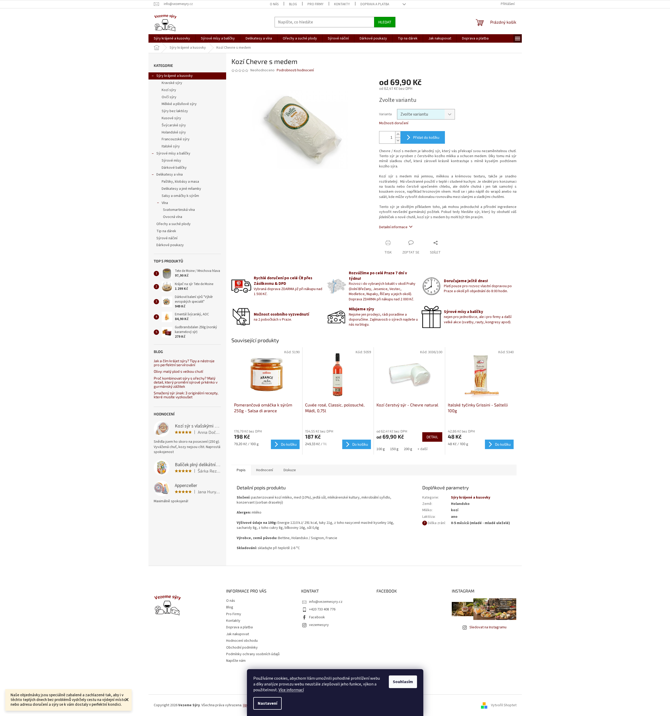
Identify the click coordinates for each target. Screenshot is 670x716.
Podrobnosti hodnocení (295, 70)
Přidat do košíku (426, 137)
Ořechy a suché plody (173, 224)
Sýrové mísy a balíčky (173, 153)
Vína (165, 203)
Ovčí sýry (169, 97)
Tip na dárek (166, 231)
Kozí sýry (169, 90)
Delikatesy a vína (169, 174)
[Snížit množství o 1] (397, 140)
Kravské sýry (172, 83)
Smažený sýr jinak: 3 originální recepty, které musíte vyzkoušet (186, 395)
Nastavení (267, 703)
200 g (408, 449)
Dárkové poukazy (170, 245)
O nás (274, 4)
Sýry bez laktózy (175, 111)
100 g (380, 449)
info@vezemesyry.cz (326, 601)
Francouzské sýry (176, 139)
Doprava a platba (374, 4)
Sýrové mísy (171, 160)
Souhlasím (403, 682)
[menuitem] (171, 38)
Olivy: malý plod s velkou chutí (178, 371)
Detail (432, 437)
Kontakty (342, 4)
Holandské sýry (174, 132)
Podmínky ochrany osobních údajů (253, 654)
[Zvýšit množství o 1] (397, 134)
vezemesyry (319, 625)
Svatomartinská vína (179, 209)
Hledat (384, 22)
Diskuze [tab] (290, 470)
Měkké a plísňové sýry (179, 104)
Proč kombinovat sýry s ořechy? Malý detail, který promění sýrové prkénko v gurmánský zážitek (185, 382)
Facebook (317, 617)
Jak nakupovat (237, 634)
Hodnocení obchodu (242, 640)
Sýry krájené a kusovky (174, 75)
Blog (293, 4)
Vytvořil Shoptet (504, 705)
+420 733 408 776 (322, 609)
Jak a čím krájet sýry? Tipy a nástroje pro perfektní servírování (184, 363)
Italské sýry (171, 146)
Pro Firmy (315, 4)
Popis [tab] (241, 470)
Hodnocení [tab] (264, 470)
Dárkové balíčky (174, 167)
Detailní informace (393, 227)
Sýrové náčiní (166, 238)
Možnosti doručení (393, 123)
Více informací (291, 690)
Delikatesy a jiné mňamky (181, 188)
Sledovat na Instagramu (488, 627)
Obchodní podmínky (242, 647)
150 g (394, 449)
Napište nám (236, 660)
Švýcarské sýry (174, 125)
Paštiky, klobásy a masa (180, 181)
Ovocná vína (172, 217)
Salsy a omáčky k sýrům (180, 195)
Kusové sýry (171, 118)
